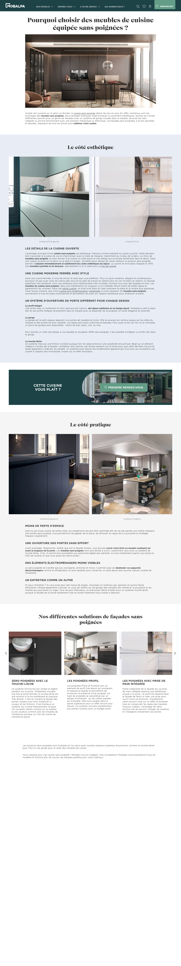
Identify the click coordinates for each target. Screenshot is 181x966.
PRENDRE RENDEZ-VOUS (125, 387)
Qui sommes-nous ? (115, 7)
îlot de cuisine (108, 266)
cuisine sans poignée (84, 113)
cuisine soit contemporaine (73, 291)
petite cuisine (69, 288)
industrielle (94, 291)
